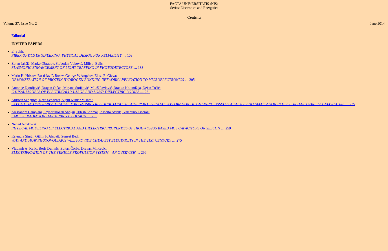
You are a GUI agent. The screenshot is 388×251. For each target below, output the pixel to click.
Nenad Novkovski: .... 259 (121, 126)
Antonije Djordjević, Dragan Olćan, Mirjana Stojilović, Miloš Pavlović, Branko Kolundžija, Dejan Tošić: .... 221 (86, 90)
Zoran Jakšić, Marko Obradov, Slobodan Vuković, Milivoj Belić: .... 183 (77, 65)
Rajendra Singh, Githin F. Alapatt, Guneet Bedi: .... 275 (96, 138)
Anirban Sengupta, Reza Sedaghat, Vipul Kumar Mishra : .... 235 (183, 102)
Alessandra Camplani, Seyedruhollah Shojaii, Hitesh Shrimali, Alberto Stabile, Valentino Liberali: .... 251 (80, 114)
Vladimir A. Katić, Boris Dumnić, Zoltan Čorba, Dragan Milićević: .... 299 (78, 150)
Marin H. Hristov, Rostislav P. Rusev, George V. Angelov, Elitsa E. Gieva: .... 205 (103, 78)
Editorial (18, 36)
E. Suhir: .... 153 (71, 53)
